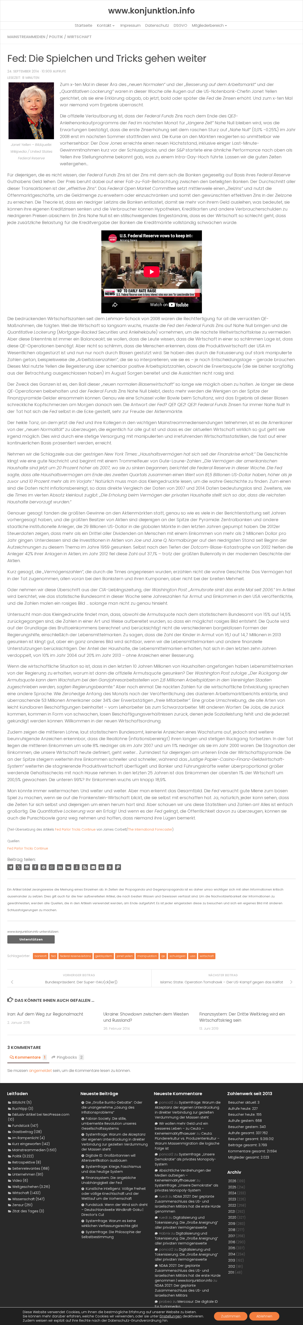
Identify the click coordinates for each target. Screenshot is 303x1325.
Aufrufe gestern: (241, 1120)
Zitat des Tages (25, 1211)
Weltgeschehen (25, 1186)
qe (163, 956)
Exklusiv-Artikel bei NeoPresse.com (40, 1114)
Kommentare (30, 1057)
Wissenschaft (23, 1199)
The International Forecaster (150, 829)
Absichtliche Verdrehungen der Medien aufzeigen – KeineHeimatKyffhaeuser (183, 1175)
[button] (10, 867)
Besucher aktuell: (243, 1102)
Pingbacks (70, 1057)
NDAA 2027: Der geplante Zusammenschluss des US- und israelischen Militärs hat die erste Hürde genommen (188, 1204)
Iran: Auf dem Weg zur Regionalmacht (45, 1014)
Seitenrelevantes (26, 1168)
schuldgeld (177, 956)
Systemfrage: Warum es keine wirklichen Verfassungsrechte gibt (109, 1223)
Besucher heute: (242, 1114)
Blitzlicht (19, 1102)
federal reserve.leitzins (75, 956)
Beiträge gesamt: (243, 1145)
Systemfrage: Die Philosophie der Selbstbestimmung (111, 1234)
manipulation (147, 956)
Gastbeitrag (22, 1131)
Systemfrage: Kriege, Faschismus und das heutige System (111, 1169)
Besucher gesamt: (244, 1139)
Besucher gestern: (244, 1126)
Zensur (18, 1205)
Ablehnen (264, 1316)
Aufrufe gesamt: (242, 1133)
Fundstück (21, 1125)
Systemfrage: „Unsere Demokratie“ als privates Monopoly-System (185, 1159)
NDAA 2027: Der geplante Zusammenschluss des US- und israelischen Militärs (182, 1290)
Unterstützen (31, 939)
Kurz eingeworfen (26, 1143)
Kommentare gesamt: (247, 1151)
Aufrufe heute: (240, 1108)
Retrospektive (23, 1162)
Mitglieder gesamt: (244, 1157)
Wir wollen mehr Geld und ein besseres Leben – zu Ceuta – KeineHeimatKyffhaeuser (181, 1128)
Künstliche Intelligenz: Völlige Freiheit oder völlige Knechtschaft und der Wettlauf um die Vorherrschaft (113, 1193)
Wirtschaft (79, 37)
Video (17, 1180)
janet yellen (125, 956)
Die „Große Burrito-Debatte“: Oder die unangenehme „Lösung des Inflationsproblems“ (111, 1107)
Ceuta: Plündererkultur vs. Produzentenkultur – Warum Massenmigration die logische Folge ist (187, 1141)
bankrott (41, 956)
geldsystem (103, 956)
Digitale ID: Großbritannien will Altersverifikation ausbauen (108, 1158)
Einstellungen (171, 1316)
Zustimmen (230, 1316)
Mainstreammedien (26, 37)
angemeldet (40, 1070)
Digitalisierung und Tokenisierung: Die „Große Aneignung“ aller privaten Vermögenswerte (186, 1222)
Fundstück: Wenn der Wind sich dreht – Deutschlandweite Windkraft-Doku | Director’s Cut (114, 1209)
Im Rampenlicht (25, 1138)
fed (53, 956)
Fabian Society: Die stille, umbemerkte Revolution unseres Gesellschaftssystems (108, 1123)
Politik (56, 37)
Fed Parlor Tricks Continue (75, 829)
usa (192, 956)
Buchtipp (19, 1108)
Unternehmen (23, 1174)
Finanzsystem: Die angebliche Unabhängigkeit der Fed (108, 1180)
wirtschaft (207, 956)
